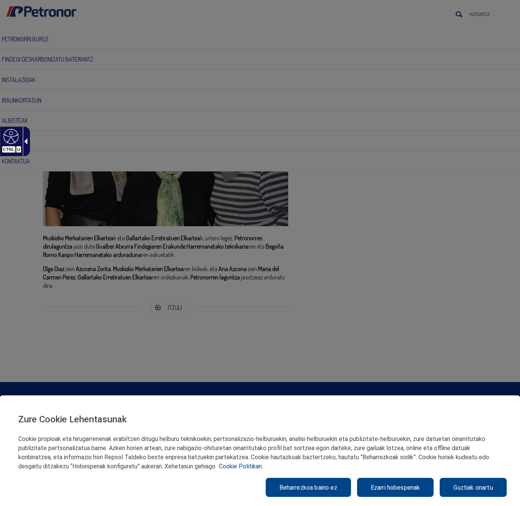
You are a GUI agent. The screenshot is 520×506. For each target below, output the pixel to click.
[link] (10, 136)
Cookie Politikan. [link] (241, 466)
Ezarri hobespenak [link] (395, 487)
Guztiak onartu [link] (473, 487)
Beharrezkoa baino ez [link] (308, 487)
